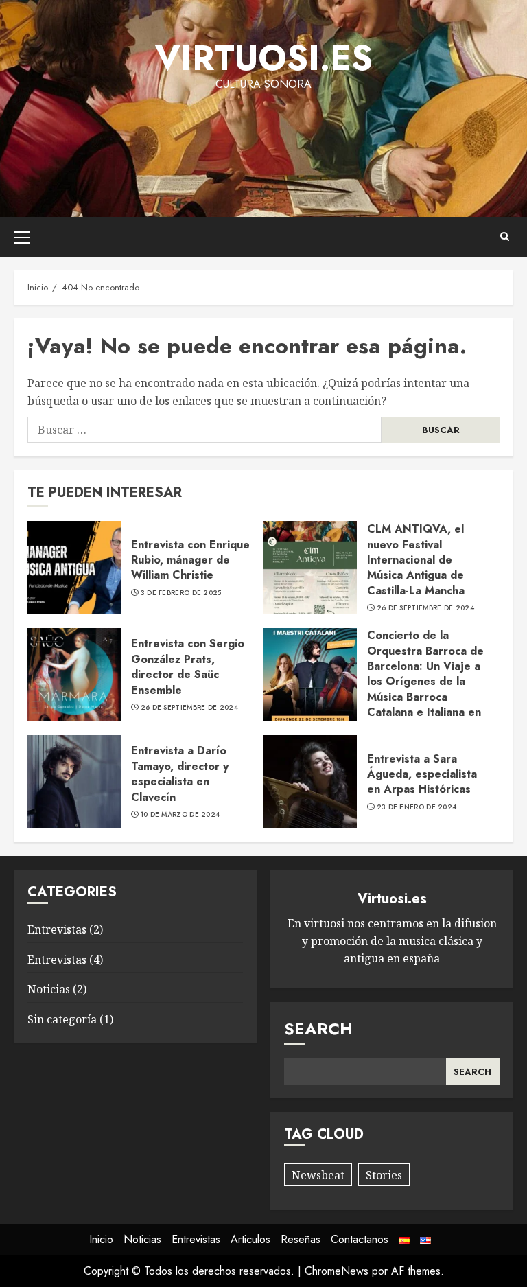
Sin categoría (62, 1019)
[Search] (504, 236)
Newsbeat (318, 1175)
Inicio (101, 1239)
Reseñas (300, 1239)
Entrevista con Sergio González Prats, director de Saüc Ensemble (187, 666)
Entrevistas (56, 929)
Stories (384, 1175)
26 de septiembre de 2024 (425, 608)
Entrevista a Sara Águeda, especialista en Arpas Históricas (422, 774)
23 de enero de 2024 (417, 807)
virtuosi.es (264, 58)
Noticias (48, 989)
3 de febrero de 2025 (181, 593)
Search (318, 1029)
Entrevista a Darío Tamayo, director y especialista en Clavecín (180, 773)
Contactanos (359, 1239)
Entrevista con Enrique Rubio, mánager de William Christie (190, 560)
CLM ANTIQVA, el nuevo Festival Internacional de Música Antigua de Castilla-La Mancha (416, 560)
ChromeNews (336, 1271)
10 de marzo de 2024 (180, 815)
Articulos (250, 1239)
